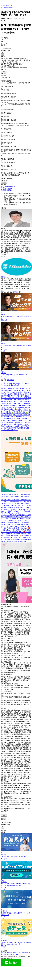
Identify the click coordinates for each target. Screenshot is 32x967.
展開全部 (3, 71)
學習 (7, 5)
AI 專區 (3, 5)
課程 (10, 5)
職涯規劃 (10, 954)
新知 (11, 7)
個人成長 (15, 954)
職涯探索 (4, 954)
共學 (8, 7)
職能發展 (16, 953)
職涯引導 (28, 953)
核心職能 (4, 953)
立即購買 (3, 815)
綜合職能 (22, 953)
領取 (2, 54)
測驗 (5, 7)
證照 (2, 7)
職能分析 (10, 953)
